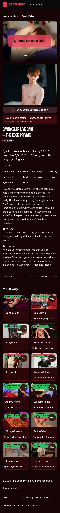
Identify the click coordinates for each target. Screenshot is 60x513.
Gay (16, 16)
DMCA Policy (27, 497)
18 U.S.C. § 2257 (10, 497)
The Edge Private (14, 4)
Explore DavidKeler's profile (33, 42)
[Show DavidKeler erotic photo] (25, 56)
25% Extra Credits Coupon (34, 110)
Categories (36, 4)
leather (8, 276)
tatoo (21, 276)
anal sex (44, 276)
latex (32, 276)
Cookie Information (31, 505)
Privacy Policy (43, 497)
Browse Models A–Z (12, 488)
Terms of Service (11, 505)
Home (6, 16)
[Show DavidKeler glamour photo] (34, 56)
